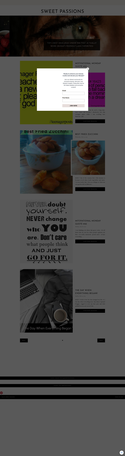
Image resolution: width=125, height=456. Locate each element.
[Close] (87, 69)
